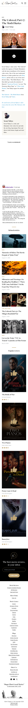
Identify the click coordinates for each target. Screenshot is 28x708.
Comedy (14, 608)
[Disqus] (14, 203)
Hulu (14, 617)
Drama (14, 612)
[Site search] (22, 3)
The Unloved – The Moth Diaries (11, 94)
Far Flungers (14, 644)
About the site (14, 669)
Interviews (14, 646)
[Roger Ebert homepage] (9, 3)
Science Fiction (14, 625)
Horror (14, 614)
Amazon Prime (14, 606)
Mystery (14, 619)
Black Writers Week (14, 655)
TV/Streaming (14, 659)
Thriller (14, 630)
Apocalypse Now (16, 128)
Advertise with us (14, 674)
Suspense (14, 627)
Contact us (14, 672)
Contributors (14, 676)
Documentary (14, 610)
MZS (3, 17)
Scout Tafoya (9, 27)
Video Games (14, 653)
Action (14, 604)
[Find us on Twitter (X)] (17, 679)
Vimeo (13, 97)
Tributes (14, 648)
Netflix (14, 621)
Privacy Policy (14, 704)
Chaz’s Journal (14, 638)
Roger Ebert (14, 661)
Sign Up (14, 598)
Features (14, 657)
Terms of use (14, 703)
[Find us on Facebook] (11, 679)
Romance (14, 623)
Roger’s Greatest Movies (14, 588)
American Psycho (12, 84)
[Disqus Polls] (14, 165)
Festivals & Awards (14, 664)
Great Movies (14, 640)
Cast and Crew (14, 592)
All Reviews (14, 590)
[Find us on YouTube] (14, 679)
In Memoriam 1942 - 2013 (14, 686)
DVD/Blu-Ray (14, 651)
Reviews (14, 635)
